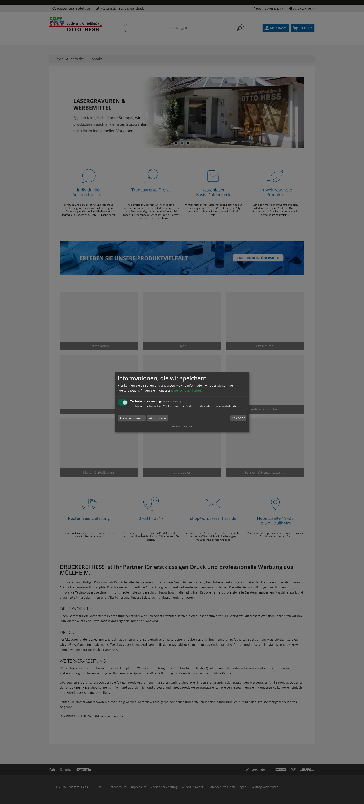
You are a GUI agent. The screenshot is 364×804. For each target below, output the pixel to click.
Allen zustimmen (131, 418)
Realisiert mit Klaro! (182, 426)
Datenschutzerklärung (187, 391)
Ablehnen (238, 418)
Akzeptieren (157, 418)
